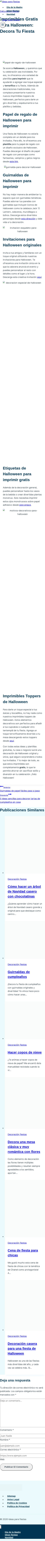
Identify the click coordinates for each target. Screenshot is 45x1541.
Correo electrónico (10, 1449)
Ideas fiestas (13, 11)
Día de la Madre (14, 7)
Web (2, 1459)
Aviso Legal (13, 1499)
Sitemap (11, 1496)
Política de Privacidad (18, 1506)
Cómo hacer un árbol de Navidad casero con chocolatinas (24, 891)
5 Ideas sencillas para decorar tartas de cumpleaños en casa (20, 798)
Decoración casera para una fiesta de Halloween (22, 1348)
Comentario (7, 1430)
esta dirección (28, 218)
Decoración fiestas (17, 879)
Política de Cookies (17, 1503)
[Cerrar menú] (0, 1527)
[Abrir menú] (2, 25)
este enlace (25, 505)
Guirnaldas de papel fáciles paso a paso (20, 789)
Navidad (11, 14)
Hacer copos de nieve (25, 1052)
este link (14, 161)
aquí (39, 277)
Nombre (5, 1439)
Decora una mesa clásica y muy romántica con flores (24, 1147)
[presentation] (25, 845)
